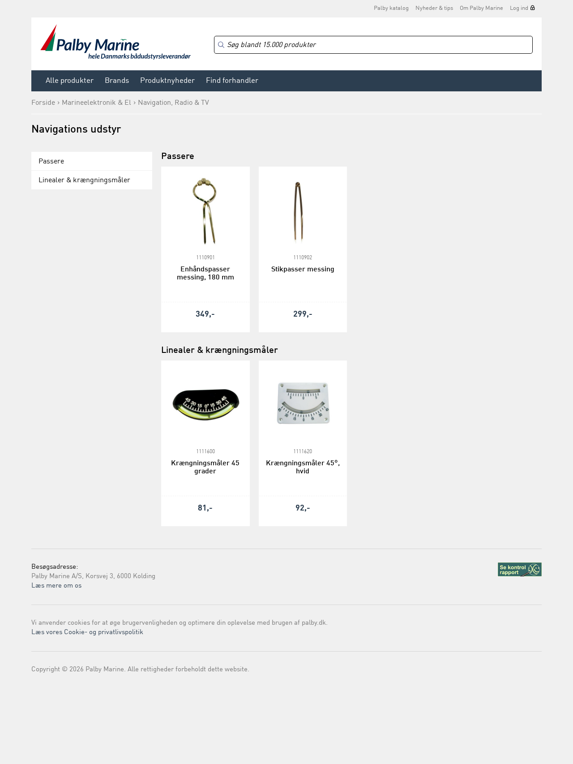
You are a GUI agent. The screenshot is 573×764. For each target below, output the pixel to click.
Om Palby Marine (481, 8)
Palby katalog (391, 8)
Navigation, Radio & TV (173, 103)
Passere (51, 161)
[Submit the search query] (221, 44)
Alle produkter (70, 81)
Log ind (519, 8)
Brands (117, 81)
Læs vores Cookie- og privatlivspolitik (87, 632)
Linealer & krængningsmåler (84, 180)
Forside (43, 103)
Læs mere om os (56, 586)
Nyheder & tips (434, 8)
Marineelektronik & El (96, 103)
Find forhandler (232, 81)
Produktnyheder (167, 81)
